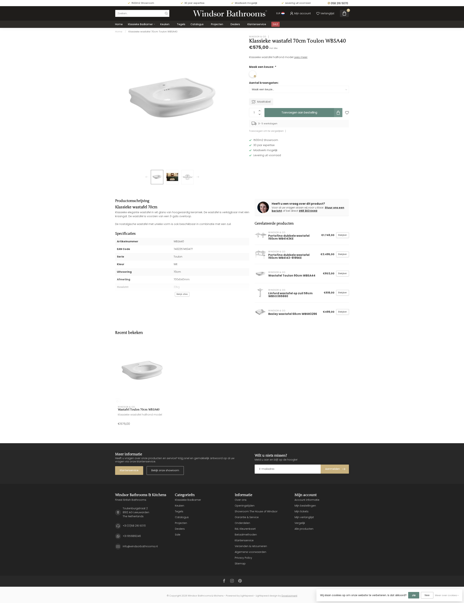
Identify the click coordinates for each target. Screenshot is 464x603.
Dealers (235, 24)
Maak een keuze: (262, 67)
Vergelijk (300, 523)
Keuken (164, 24)
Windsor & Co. (258, 37)
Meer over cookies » (447, 595)
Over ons (240, 500)
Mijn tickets (301, 511)
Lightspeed (246, 595)
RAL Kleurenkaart (245, 529)
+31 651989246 (132, 536)
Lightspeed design (266, 595)
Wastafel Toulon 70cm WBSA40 (139, 409)
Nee (427, 595)
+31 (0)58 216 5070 (134, 526)
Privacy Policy (243, 558)
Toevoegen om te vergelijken (266, 130)
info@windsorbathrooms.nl (140, 546)
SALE (275, 24)
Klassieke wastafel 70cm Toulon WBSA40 (153, 31)
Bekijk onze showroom (165, 470)
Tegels (181, 24)
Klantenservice (256, 24)
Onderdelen (242, 523)
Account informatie (307, 500)
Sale (177, 534)
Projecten (217, 24)
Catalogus (197, 24)
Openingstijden (244, 505)
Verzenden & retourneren (251, 546)
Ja (413, 595)
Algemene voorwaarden (250, 552)
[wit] (117, 401)
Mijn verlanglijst (304, 517)
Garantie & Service (247, 517)
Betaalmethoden (246, 534)
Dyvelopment (289, 595)
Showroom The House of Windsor (256, 511)
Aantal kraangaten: (264, 83)
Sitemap (240, 563)
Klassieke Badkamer (140, 24)
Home (119, 24)
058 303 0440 (308, 211)
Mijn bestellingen (305, 505)
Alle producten (304, 529)
